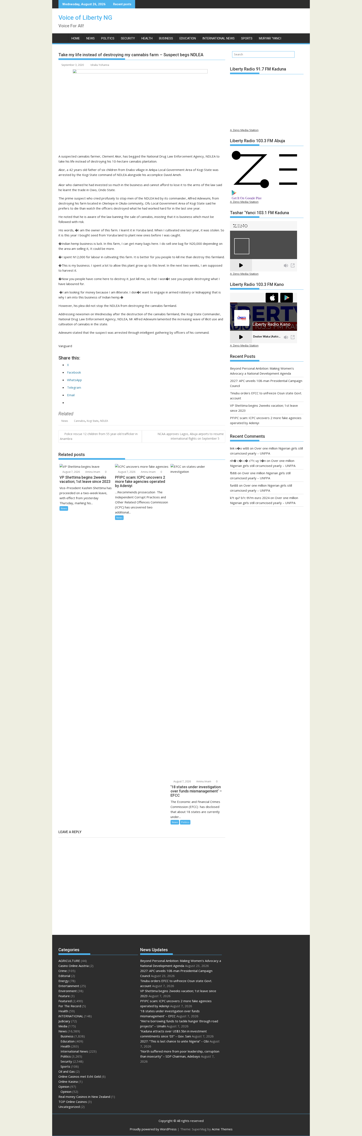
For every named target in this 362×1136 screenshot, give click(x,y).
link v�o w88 (239, 448)
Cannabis (79, 421)
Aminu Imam (92, 472)
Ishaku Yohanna (99, 65)
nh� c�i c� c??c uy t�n (248, 461)
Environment (67, 991)
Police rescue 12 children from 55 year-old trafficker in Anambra (99, 436)
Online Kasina (68, 1081)
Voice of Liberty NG (85, 17)
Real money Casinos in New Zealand (84, 1096)
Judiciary (64, 1021)
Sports (246, 38)
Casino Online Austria (73, 966)
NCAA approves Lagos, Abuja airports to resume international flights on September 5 (191, 436)
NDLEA (104, 421)
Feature (64, 996)
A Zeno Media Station (244, 130)
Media (62, 1026)
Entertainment (68, 986)
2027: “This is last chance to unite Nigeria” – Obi (174, 1041)
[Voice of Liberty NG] (62, 37)
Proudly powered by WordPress (153, 1129)
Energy (63, 981)
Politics (107, 38)
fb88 (233, 473)
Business (166, 38)
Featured (65, 1001)
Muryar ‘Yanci (270, 38)
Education (188, 38)
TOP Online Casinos (72, 1102)
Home (75, 38)
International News (218, 38)
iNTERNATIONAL (70, 1016)
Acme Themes (222, 1129)
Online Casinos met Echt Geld (79, 1076)
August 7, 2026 (71, 472)
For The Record (69, 1006)
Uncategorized (69, 1107)
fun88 (234, 485)
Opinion (63, 1086)
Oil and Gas (66, 1071)
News (90, 38)
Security (128, 38)
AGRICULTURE (69, 961)
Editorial (64, 976)
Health (147, 38)
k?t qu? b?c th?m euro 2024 (250, 498)
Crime (62, 971)
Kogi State (92, 421)
